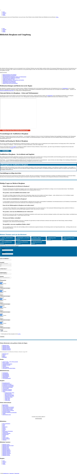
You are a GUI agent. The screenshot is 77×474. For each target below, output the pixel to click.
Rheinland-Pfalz (5, 434)
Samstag (1, 321)
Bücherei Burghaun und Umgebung (9, 74)
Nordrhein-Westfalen (6, 433)
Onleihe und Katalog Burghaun (9, 78)
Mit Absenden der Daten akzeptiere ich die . (11, 333)
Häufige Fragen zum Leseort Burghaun (10, 83)
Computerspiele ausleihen (7, 363)
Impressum (12, 473)
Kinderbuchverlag (8, 393)
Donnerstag (2, 305)
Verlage (3, 391)
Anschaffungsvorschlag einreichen (9, 82)
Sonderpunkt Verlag (8, 397)
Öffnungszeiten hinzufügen (5, 288)
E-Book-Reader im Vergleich (7, 408)
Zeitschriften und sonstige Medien (8, 368)
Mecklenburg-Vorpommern (7, 431)
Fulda (3, 355)
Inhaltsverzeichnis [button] (3, 72)
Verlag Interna (7, 398)
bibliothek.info (6, 473)
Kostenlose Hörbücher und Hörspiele (9, 412)
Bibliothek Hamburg (6, 449)
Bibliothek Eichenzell (6, 349)
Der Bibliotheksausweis (6, 384)
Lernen (3, 13)
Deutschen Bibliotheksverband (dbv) (7, 90)
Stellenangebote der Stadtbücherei (9, 81)
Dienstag (1, 289)
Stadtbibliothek (5, 377)
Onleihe (3, 15)
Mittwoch (2, 297)
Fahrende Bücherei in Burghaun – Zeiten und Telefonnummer (14, 76)
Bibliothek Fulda (5, 345)
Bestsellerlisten (5, 404)
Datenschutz (16, 473)
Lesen (3, 11)
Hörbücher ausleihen (6, 364)
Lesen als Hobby (5, 388)
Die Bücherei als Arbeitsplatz (7, 385)
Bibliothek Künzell (6, 346)
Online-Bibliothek (5, 376)
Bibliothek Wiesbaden (6, 453)
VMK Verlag (7, 399)
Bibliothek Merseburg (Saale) (8, 445)
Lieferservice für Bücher (7, 390)
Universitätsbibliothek (6, 378)
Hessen (3, 354)
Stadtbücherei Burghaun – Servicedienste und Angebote (13, 80)
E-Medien (4, 366)
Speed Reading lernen (6, 414)
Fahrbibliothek (65, 88)
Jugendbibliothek (5, 373)
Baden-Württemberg (6, 423)
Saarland (4, 435)
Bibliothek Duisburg (6, 452)
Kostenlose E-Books (6, 411)
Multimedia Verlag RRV (9, 395)
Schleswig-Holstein (6, 438)
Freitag (1, 313)
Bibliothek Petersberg (6, 348)
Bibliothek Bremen (6, 448)
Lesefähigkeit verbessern (7, 389)
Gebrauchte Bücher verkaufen (8, 410)
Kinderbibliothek (5, 375)
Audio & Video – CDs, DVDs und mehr (10, 361)
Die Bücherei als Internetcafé (7, 386)
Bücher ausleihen (5, 362)
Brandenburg (4, 426)
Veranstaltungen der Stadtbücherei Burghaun (11, 77)
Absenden (2, 336)
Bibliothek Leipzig (6, 444)
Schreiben (4, 12)
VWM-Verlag (7, 400)
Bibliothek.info (5, 353)
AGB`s (19, 333)
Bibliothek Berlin (5, 446)
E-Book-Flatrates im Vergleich (8, 407)
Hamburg (4, 429)
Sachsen (4, 436)
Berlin (3, 425)
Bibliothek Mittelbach (6, 450)
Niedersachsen (5, 432)
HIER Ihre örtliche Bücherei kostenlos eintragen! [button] (9, 245)
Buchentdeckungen (6, 382)
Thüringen (4, 439)
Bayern (3, 424)
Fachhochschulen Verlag (9, 392)
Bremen (3, 427)
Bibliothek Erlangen (6, 455)
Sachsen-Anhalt (5, 437)
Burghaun (4, 357)
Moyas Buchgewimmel (9, 394)
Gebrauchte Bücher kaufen (7, 387)
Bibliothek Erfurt (5, 447)
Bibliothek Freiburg (6, 454)
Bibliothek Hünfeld (6, 347)
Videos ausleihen (5, 367)
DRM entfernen (5, 405)
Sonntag (1, 329)
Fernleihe (12, 147)
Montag (1, 281)
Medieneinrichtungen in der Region (9, 75)
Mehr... (57, 17)
